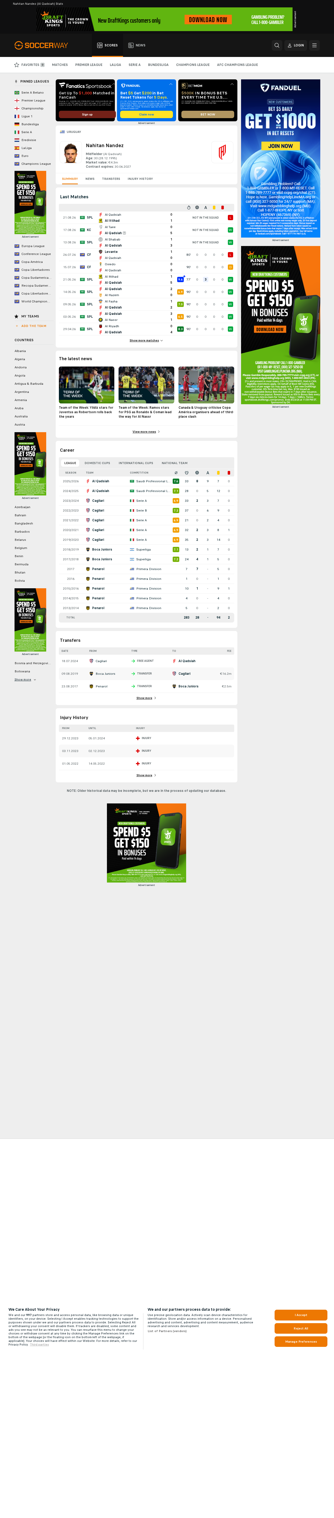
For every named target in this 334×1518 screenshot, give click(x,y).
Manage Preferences (301, 1341)
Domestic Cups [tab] (97, 463)
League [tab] (70, 463)
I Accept (301, 1315)
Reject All (301, 1328)
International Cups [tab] (136, 463)
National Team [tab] (174, 463)
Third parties (39, 1344)
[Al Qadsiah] (222, 155)
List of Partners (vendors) (167, 1331)
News (90, 179)
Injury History (140, 179)
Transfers (111, 179)
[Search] (277, 45)
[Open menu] (314, 45)
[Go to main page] (44, 45)
